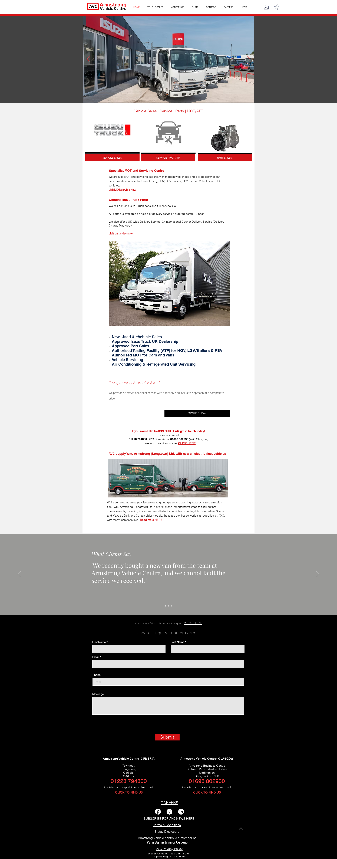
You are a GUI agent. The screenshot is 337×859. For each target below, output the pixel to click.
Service (166, 111)
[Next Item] (248, 59)
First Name (99, 642)
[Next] (317, 574)
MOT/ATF (195, 111)
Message (98, 694)
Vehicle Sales (145, 111)
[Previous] (19, 574)
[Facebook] (158, 812)
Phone (96, 674)
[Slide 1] (165, 605)
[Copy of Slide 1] (168, 605)
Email (95, 656)
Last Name (177, 642)
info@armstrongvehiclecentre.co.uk (129, 787)
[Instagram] (169, 812)
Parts (179, 111)
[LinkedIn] (181, 812)
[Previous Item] (88, 59)
